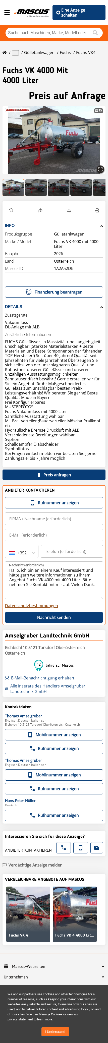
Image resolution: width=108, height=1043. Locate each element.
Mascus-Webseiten (28, 966)
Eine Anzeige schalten (73, 12)
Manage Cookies (51, 1014)
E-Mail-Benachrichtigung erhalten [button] (42, 678)
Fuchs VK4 (85, 52)
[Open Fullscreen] (100, 169)
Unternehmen (16, 977)
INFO (10, 225)
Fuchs (65, 52)
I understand (55, 1032)
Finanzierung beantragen (58, 292)
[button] (54, 140)
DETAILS (13, 307)
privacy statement (20, 1019)
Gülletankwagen (39, 52)
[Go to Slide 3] (59, 187)
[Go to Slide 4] (81, 187)
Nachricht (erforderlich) (26, 565)
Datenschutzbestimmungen (31, 605)
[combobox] (9, 553)
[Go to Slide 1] (14, 187)
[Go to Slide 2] (36, 187)
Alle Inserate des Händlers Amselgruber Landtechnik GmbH (47, 688)
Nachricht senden (54, 617)
